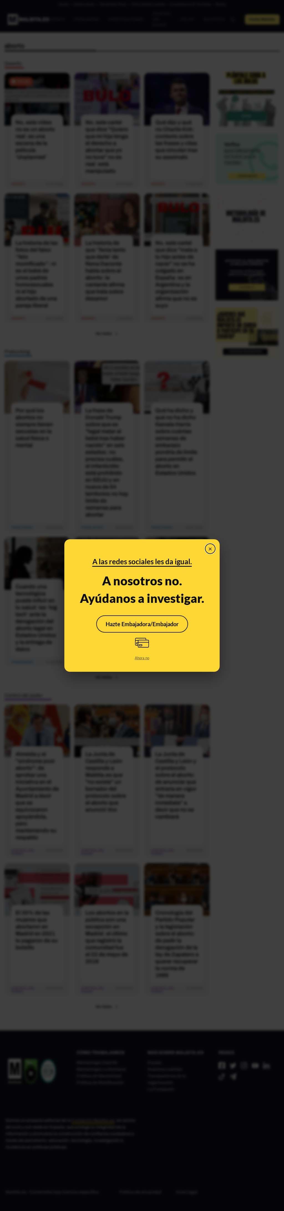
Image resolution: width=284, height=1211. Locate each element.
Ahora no (142, 658)
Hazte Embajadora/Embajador (142, 624)
